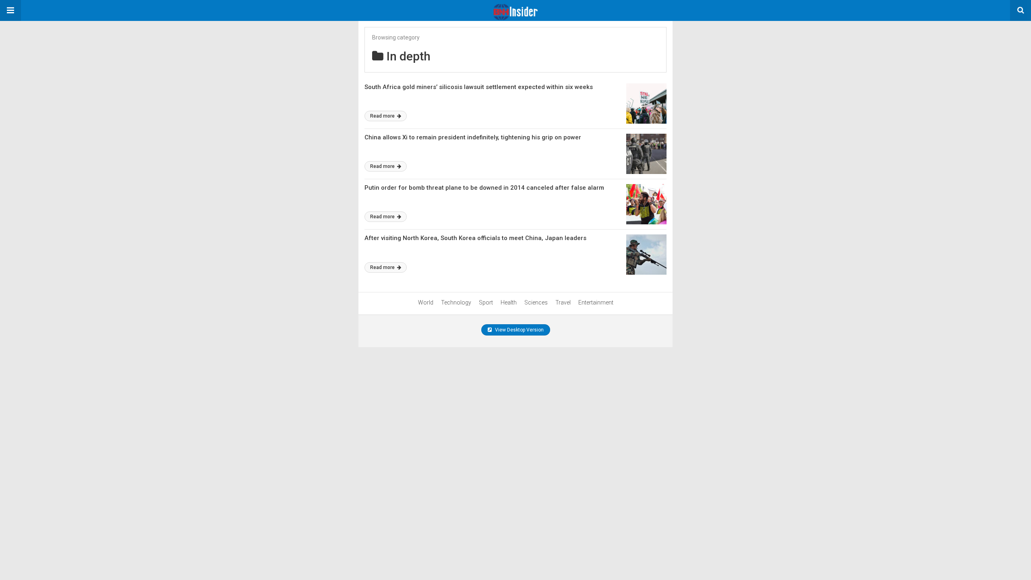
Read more (383, 116)
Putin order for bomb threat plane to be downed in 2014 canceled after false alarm (484, 187)
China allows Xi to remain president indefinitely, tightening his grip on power (472, 137)
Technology (456, 302)
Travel (563, 302)
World (425, 302)
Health (509, 302)
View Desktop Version (519, 330)
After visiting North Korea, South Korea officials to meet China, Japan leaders (475, 238)
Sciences (536, 302)
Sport (486, 302)
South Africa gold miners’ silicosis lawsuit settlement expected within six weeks (478, 87)
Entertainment (595, 302)
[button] (10, 10)
